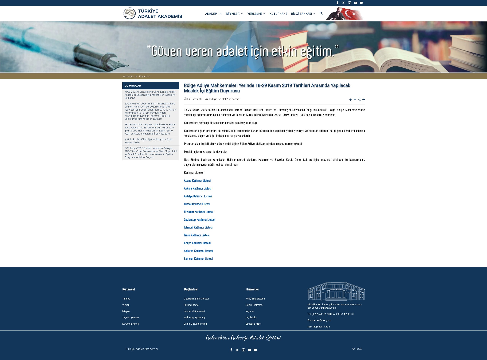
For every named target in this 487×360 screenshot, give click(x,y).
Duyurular (144, 76)
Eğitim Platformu (254, 305)
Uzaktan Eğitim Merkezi (196, 298)
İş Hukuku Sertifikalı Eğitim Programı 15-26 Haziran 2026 (148, 141)
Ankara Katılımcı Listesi (197, 188)
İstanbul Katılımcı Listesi (198, 227)
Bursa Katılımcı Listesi (197, 204)
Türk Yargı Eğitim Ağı (194, 317)
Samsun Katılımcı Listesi (198, 258)
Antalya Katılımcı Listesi (198, 196)
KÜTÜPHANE (278, 14)
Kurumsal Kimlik (130, 324)
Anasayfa (128, 76)
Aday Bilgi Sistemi (255, 298)
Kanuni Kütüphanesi (194, 311)
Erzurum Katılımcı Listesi (198, 212)
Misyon (126, 311)
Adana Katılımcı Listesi (197, 180)
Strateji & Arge (253, 324)
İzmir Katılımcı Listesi (196, 235)
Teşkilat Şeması (130, 317)
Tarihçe (126, 298)
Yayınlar (250, 311)
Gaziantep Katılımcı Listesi (199, 219)
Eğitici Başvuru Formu (195, 324)
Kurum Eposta (191, 305)
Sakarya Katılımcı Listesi (198, 251)
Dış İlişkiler (251, 317)
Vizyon (126, 305)
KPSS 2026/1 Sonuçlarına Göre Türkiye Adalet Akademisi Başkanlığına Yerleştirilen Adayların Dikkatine (150, 94)
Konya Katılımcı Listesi (197, 243)
